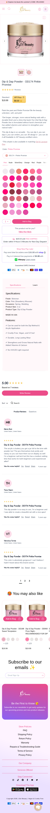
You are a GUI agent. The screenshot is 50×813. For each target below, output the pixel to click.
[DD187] (39, 198)
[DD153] (25, 198)
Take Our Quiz (25, 232)
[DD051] (39, 178)
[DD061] (25, 185)
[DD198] (19, 205)
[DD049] (25, 178)
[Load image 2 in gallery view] (29, 72)
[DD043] (25, 171)
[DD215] (25, 212)
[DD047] (12, 178)
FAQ (25, 730)
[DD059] (12, 185)
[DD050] (32, 178)
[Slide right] (45, 43)
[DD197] (12, 205)
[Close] (3, 9)
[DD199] (25, 205)
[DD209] (39, 205)
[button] (45, 9)
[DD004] (5, 171)
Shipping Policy (25, 734)
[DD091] (12, 191)
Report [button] (27, 466)
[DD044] (32, 171)
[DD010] (12, 171)
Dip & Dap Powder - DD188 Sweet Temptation (13, 630)
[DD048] (19, 178)
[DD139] (25, 191)
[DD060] (19, 185)
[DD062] (32, 185)
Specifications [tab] (15, 285)
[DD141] (39, 191)
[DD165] (32, 198)
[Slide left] (4, 41)
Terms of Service (25, 751)
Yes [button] (22, 466)
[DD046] (5, 178)
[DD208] (32, 205)
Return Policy (25, 738)
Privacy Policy (25, 755)
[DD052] (5, 185)
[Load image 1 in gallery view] (21, 72)
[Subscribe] (42, 675)
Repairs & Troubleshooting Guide (25, 747)
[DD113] (19, 191)
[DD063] (39, 185)
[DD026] (19, 171)
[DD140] (32, 191)
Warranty (25, 743)
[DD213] (12, 212)
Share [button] (33, 466)
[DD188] (5, 205)
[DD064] (5, 191)
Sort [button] (4, 403)
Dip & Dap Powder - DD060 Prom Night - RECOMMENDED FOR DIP (37, 631)
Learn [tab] (35, 285)
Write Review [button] (25, 393)
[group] (25, 383)
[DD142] (5, 198)
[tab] (20, 412)
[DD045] (39, 171)
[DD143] (12, 198)
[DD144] (19, 198)
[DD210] (5, 212)
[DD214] (19, 212)
